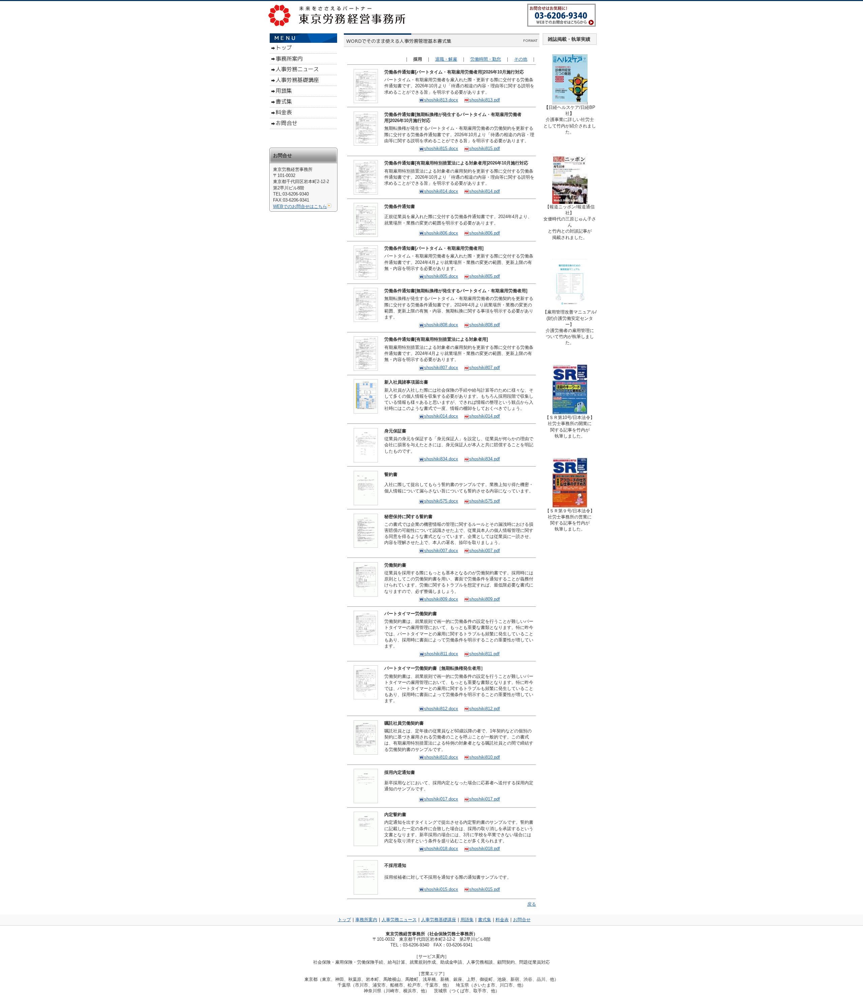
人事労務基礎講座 (438, 919)
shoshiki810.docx (441, 757)
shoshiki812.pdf (484, 708)
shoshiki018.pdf (484, 848)
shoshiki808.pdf (484, 324)
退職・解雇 (446, 59)
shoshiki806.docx (441, 233)
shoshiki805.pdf (484, 276)
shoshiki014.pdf (484, 416)
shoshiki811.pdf (484, 653)
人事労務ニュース (399, 919)
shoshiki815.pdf (484, 148)
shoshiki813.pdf (484, 99)
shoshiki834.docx (441, 458)
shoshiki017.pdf (484, 799)
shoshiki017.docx (441, 799)
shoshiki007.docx (441, 550)
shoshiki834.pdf (484, 458)
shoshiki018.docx (441, 848)
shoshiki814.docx (441, 191)
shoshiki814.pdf (484, 191)
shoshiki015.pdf (484, 889)
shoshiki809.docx (441, 599)
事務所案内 (366, 919)
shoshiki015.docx (441, 889)
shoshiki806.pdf (484, 233)
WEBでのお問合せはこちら (300, 206)
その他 (520, 59)
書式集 (484, 919)
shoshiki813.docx (441, 99)
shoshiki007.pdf (484, 550)
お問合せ (522, 919)
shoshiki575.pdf (484, 501)
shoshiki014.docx (441, 416)
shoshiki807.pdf (484, 367)
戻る (531, 904)
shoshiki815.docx (441, 148)
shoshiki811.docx (441, 653)
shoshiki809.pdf (484, 599)
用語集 (467, 919)
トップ (344, 919)
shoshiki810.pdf (484, 757)
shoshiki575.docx (441, 501)
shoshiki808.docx (441, 324)
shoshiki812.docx (441, 708)
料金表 (502, 919)
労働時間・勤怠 (485, 59)
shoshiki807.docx (441, 367)
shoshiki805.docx (441, 276)
